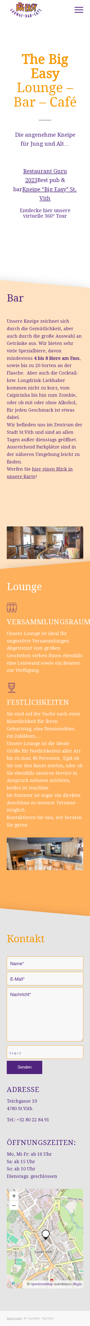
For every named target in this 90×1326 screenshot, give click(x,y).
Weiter (72, 542)
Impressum (14, 1318)
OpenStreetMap (41, 1284)
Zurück (18, 542)
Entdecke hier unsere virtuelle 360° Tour (45, 213)
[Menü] (76, 10)
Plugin (77, 1284)
